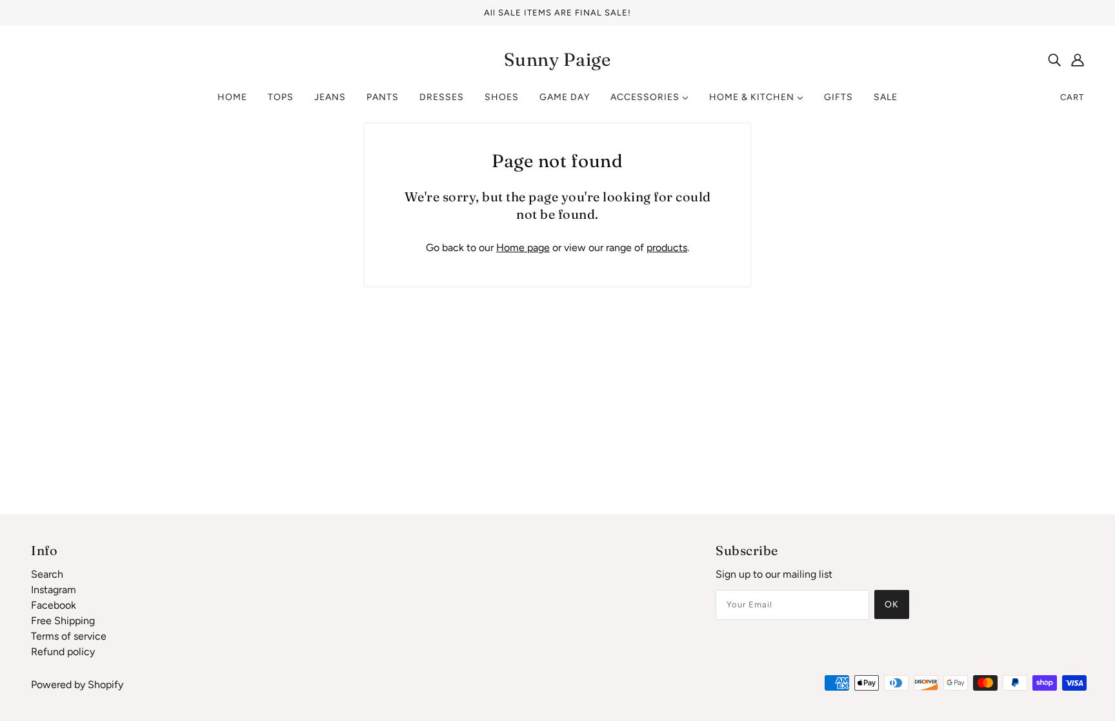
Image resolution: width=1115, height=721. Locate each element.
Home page (523, 247)
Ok (892, 604)
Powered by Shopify (77, 684)
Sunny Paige (557, 59)
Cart (1072, 97)
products (667, 247)
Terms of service (68, 636)
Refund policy (63, 651)
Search (47, 574)
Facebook (53, 605)
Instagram (53, 590)
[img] (1054, 59)
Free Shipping (63, 620)
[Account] (1077, 59)
